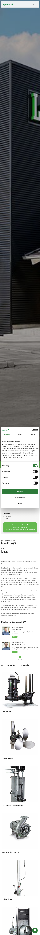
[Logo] (8, 4)
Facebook (8, 516)
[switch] (35, 471)
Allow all (20, 491)
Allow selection (20, 497)
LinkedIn (7, 518)
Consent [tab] (7, 434)
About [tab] (33, 434)
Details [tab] (20, 434)
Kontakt (14, 636)
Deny (20, 503)
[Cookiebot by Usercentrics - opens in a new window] (30, 429)
